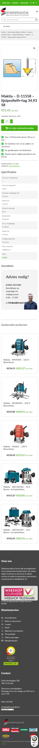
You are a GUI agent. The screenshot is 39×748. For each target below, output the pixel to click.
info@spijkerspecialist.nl (19, 303)
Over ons (6, 3)
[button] (34, 48)
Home (3, 32)
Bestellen (24, 3)
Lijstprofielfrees (18, 35)
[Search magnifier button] (36, 19)
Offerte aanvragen (11, 637)
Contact (15, 3)
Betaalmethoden (10, 641)
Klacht (7, 628)
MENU (7, 26)
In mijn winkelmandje (21, 128)
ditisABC (4, 743)
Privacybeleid (9, 634)
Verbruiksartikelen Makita (16, 32)
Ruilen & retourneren (12, 621)
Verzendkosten (10, 618)
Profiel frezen (6, 35)
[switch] (34, 745)
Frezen (29, 32)
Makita (4, 257)
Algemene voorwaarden (13, 631)
